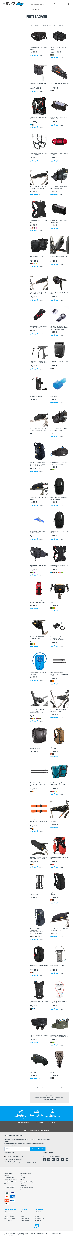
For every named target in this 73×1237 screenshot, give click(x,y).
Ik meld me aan (38, 1149)
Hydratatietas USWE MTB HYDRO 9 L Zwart (59, 893)
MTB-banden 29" (9, 1216)
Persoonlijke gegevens (10, 1235)
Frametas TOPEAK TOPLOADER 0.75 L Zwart (38, 1071)
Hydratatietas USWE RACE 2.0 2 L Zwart (38, 221)
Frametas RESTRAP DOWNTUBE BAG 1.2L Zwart (58, 257)
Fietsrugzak (50, 1097)
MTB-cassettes (8, 1212)
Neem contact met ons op (26, 1188)
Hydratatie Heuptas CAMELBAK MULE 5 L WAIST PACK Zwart (58, 463)
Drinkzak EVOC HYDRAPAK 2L (58, 965)
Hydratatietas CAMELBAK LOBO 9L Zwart (39, 1002)
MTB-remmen (8, 1214)
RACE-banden (8, 1220)
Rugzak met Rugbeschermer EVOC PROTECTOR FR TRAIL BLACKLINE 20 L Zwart (38, 464)
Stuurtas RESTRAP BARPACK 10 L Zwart (59, 601)
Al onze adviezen (9, 1178)
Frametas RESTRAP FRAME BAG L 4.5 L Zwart (59, 820)
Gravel (22, 1216)
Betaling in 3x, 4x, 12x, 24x (26, 1182)
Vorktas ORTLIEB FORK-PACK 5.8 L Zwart (59, 362)
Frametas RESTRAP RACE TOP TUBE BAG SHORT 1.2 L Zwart (38, 429)
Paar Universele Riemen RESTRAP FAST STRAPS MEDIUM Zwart (59, 674)
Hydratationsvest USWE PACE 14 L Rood (59, 857)
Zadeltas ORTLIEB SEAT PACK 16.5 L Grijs (59, 1071)
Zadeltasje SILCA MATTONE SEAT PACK (59, 293)
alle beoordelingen (32, 1130)
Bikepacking (43, 1097)
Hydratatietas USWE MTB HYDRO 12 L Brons (59, 747)
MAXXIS (37, 1216)
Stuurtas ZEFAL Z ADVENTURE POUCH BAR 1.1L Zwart (38, 395)
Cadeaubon (23, 1185)
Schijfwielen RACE (9, 1218)
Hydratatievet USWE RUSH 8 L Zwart (38, 118)
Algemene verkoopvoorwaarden (39, 1233)
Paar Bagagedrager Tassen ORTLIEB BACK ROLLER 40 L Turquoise (57, 784)
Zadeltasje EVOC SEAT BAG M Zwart (38, 565)
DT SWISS (38, 1220)
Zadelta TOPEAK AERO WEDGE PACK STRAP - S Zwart (58, 429)
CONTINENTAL (39, 1218)
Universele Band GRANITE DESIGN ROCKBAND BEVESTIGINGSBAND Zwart (37, 711)
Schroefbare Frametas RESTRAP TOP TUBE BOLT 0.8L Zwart (59, 929)
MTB (22, 1212)
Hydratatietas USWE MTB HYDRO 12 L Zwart (39, 966)
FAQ (21, 1175)
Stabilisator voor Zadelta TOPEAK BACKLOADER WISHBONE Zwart (39, 362)
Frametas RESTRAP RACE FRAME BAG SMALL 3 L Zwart (58, 710)
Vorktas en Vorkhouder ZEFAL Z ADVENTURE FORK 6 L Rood (38, 601)
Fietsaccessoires (25, 1220)
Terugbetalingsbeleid (55, 1233)
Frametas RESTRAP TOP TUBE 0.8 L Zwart (39, 498)
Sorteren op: (47, 25)
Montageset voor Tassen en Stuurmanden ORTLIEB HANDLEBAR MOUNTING (58, 638)
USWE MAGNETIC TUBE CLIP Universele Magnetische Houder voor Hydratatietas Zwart (59, 327)
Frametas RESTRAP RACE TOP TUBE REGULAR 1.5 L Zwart (38, 293)
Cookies (27, 1235)
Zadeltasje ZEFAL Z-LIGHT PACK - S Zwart (39, 48)
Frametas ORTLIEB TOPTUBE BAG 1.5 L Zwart (39, 1035)
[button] (4, 4)
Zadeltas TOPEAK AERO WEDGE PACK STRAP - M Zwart (58, 187)
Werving (6, 1184)
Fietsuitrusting (25, 1218)
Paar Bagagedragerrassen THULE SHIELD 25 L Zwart (39, 747)
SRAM (36, 1214)
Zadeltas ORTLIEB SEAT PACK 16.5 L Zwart (59, 84)
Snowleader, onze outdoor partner (9, 1186)
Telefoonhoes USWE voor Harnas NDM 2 (59, 532)
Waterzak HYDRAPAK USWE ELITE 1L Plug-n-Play (59, 1002)
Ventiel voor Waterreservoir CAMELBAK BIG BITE (57, 395)
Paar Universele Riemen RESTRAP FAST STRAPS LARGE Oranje (38, 821)
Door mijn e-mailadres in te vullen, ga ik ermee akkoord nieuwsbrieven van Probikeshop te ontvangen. (24, 1144)
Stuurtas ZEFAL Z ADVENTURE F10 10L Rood (59, 153)
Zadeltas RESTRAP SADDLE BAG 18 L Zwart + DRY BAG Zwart (38, 857)
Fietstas (37, 1097)
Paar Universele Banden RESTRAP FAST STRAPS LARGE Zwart (38, 784)
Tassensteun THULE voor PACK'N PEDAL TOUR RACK (39, 153)
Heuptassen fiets (58, 1097)
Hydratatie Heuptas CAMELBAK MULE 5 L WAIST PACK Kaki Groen (59, 1035)
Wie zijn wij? (7, 1175)
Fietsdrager (53, 1099)
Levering (22, 1178)
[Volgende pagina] (61, 1088)
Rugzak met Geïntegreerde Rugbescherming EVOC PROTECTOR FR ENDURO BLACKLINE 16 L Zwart (37, 931)
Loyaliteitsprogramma (10, 1180)
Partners (20, 1235)
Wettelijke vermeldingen (23, 1233)
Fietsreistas (46, 1099)
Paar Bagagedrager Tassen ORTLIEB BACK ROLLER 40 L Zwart (39, 257)
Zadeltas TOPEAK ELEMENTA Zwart (58, 48)
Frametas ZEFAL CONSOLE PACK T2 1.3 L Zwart (58, 221)
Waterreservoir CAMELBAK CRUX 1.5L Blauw (39, 673)
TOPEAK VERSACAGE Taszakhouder (35, 893)
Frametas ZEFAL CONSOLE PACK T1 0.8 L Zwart (58, 118)
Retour (22, 1180)
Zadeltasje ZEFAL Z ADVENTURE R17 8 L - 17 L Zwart (38, 326)
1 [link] (37, 1087)
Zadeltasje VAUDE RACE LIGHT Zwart (38, 84)
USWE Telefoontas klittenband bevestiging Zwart (58, 498)
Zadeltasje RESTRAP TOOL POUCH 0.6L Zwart (37, 637)
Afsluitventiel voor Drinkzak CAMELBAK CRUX (37, 532)
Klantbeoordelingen (10, 1182)
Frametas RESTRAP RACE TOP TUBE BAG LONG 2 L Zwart (38, 187)
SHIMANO (38, 1212)
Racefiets (23, 1214)
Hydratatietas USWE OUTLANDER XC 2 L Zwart (59, 565)
